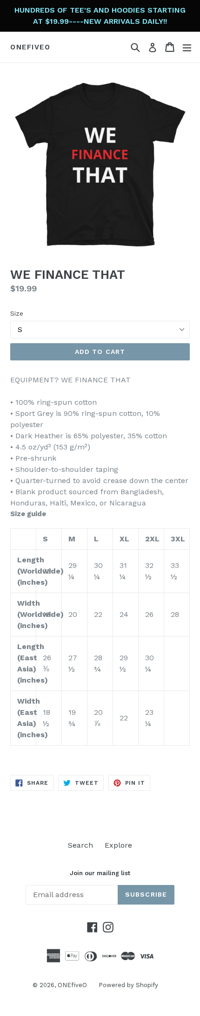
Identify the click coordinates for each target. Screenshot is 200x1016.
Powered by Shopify (128, 984)
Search (80, 845)
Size (16, 313)
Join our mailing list (100, 873)
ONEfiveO (30, 47)
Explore (118, 845)
